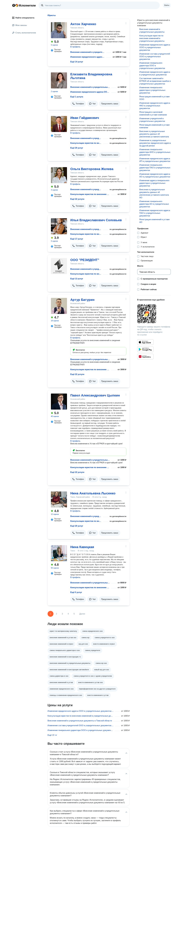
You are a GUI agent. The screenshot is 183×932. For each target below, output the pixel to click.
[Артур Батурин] (59, 306)
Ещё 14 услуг (76, 62)
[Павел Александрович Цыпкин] (59, 402)
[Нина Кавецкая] (59, 553)
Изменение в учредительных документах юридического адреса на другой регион (155, 143)
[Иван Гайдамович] (59, 124)
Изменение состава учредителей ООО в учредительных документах (154, 56)
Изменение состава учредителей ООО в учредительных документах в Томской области (81, 725)
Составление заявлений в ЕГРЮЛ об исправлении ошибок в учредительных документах (155, 81)
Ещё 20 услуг (76, 148)
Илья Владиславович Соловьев (96, 220)
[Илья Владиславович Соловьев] (59, 226)
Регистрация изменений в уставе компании (154, 126)
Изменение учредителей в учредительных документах (152, 119)
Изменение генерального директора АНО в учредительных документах (154, 152)
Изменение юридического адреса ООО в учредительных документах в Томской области (81, 711)
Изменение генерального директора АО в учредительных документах (154, 204)
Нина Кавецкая (82, 547)
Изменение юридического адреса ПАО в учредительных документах (154, 213)
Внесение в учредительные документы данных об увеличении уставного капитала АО (154, 193)
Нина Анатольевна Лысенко (92, 493)
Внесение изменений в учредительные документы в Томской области (80, 720)
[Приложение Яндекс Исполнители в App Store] (145, 342)
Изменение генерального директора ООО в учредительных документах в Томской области (81, 730)
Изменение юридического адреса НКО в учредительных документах (154, 105)
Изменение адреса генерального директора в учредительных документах (154, 183)
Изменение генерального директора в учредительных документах (152, 90)
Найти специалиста (24, 18)
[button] (78, 104)
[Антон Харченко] (59, 30)
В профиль (75, 47)
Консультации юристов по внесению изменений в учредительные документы (86, 143)
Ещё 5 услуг (76, 592)
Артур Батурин (82, 299)
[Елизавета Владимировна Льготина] (59, 80)
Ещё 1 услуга (76, 97)
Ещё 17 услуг (76, 239)
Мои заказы (21, 25)
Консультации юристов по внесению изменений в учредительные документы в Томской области (81, 716)
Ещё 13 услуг (76, 278)
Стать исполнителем (25, 33)
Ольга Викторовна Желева (91, 169)
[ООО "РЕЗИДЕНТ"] (59, 266)
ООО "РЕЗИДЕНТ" (84, 260)
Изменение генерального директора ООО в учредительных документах (152, 65)
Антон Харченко (83, 24)
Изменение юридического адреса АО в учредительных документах (154, 175)
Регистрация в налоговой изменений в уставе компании (153, 113)
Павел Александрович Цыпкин (95, 395)
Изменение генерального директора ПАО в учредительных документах (154, 167)
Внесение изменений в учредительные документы (87, 52)
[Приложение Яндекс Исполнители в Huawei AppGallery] (145, 356)
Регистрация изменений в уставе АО (154, 220)
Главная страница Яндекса (13, 5)
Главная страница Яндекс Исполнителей (24, 5)
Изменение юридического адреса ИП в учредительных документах (154, 159)
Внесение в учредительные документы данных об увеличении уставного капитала (154, 134)
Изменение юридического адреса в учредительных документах (154, 73)
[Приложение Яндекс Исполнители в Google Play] (145, 349)
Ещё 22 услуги (77, 199)
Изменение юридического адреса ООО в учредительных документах (87, 57)
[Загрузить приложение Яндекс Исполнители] (154, 313)
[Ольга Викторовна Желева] (59, 175)
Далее (82, 614)
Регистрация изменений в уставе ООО (154, 97)
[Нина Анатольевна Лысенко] (59, 499)
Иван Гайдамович (84, 118)
